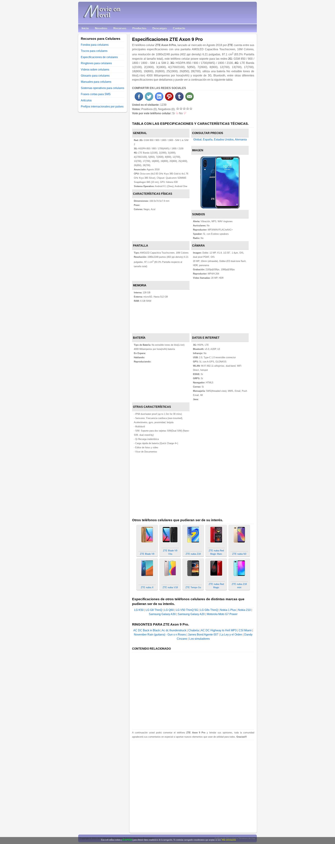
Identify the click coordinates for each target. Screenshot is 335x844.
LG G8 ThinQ (154, 609)
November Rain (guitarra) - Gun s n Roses (160, 634)
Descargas (159, 28)
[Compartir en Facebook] (139, 99)
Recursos (119, 28)
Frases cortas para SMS (96, 94)
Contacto (179, 28)
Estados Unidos (224, 139)
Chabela (193, 630)
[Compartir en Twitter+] (149, 99)
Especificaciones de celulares (99, 57)
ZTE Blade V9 (147, 554)
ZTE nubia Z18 (193, 554)
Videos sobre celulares (95, 69)
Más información (229, 840)
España (208, 139)
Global (197, 139)
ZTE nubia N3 (239, 554)
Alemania (241, 139)
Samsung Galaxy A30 (162, 614)
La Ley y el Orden (231, 634)
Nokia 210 (244, 609)
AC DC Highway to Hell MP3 (219, 630)
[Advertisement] (222, 307)
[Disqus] (193, 783)
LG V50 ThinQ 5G (187, 609)
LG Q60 (169, 609)
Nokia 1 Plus (228, 609)
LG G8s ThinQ (209, 609)
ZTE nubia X (147, 587)
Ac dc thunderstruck (174, 630)
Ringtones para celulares (96, 63)
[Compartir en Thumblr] (179, 99)
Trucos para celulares (94, 50)
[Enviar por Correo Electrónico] (189, 99)
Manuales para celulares (96, 81)
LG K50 (139, 609)
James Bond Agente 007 (203, 634)
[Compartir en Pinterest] (169, 99)
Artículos (86, 100)
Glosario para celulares (95, 75)
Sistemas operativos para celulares (102, 88)
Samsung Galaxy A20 (191, 614)
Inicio (85, 28)
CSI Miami (245, 630)
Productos (139, 28)
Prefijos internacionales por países (102, 106)
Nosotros (101, 28)
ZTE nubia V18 (170, 587)
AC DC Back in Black (146, 630)
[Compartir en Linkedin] (159, 99)
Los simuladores (199, 638)
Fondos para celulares (95, 44)
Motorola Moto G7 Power (222, 614)
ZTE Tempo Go (193, 587)
